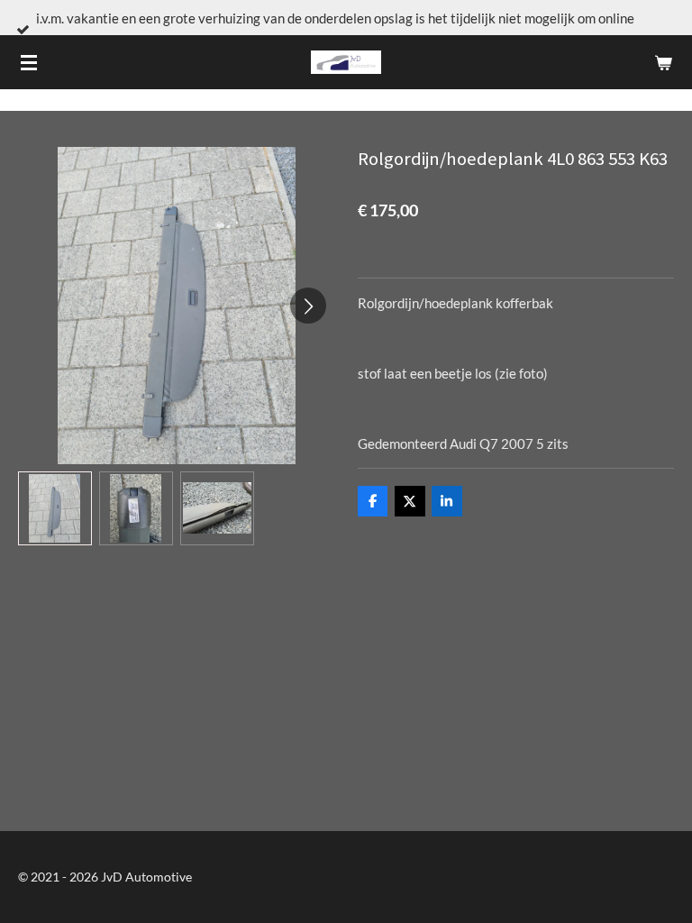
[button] (55, 508)
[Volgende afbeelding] (308, 306)
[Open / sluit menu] (29, 62)
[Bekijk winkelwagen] (663, 62)
